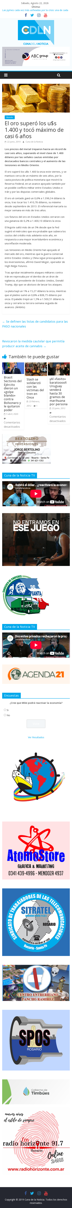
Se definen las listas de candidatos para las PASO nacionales (35, 323)
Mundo (9, 117)
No (8, 715)
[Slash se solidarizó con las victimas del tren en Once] (36, 364)
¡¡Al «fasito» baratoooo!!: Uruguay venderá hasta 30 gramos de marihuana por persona (58, 391)
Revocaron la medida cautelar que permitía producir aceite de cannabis (33, 343)
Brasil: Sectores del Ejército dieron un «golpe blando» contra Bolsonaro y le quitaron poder (13, 393)
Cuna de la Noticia (34, 141)
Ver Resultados (36, 737)
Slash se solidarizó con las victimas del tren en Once (35, 388)
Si (8, 710)
